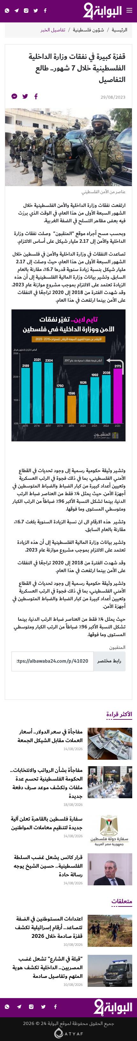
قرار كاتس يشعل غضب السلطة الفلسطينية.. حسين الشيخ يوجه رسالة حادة (48, 866)
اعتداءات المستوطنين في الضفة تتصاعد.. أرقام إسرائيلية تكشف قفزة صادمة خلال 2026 (49, 927)
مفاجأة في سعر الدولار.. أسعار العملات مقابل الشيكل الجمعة (50, 736)
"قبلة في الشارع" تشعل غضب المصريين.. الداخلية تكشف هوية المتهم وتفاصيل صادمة (47, 967)
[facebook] (45, 11)
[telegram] (16, 11)
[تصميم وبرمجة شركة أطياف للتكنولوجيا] (68, 1032)
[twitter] (35, 11)
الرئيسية (119, 30)
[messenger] (14, 97)
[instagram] (26, 11)
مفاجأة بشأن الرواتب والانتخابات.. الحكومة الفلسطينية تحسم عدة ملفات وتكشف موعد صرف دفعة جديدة (46, 783)
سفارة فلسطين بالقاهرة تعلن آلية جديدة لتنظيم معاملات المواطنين (47, 823)
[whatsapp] (7, 11)
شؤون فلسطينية (88, 30)
